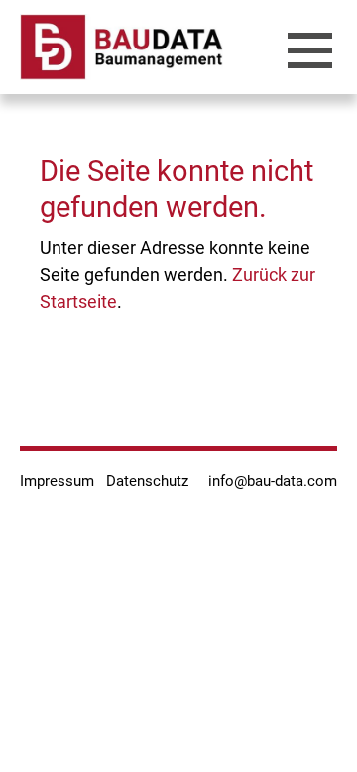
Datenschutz (147, 481)
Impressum (57, 481)
